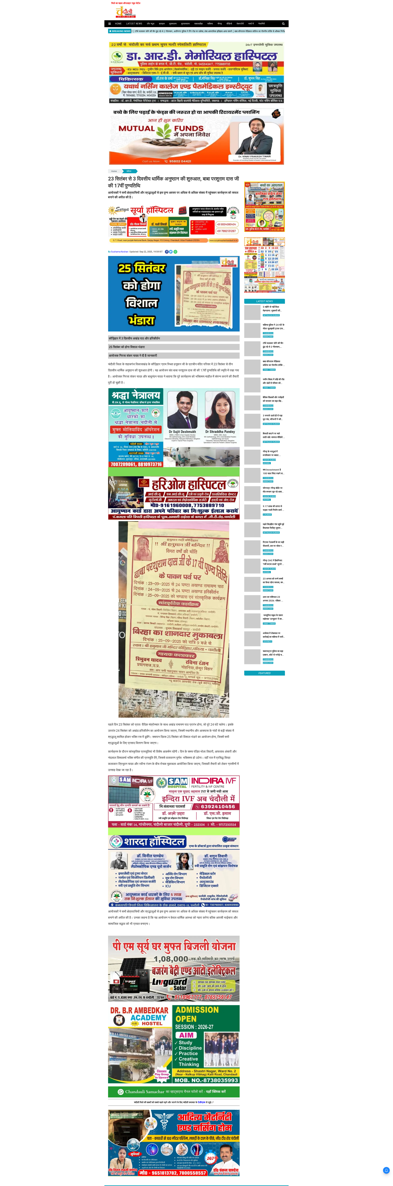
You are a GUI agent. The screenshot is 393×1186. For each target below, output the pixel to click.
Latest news (134, 23)
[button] (109, 23)
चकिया (210, 23)
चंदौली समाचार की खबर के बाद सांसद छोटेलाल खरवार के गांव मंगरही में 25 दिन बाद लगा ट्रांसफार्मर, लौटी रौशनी (263, 686)
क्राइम (162, 23)
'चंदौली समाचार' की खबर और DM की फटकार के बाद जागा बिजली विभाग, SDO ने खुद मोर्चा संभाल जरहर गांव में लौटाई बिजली (264, 700)
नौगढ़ (220, 23)
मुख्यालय (173, 23)
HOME (118, 23)
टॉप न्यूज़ (150, 23)
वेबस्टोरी (240, 23)
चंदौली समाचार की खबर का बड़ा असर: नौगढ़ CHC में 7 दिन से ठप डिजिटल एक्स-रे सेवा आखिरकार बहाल (262, 728)
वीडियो (229, 23)
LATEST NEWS (264, 301)
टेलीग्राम (202, 1102)
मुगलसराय (185, 23)
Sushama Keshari (119, 251)
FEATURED (264, 673)
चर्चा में (251, 23)
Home (114, 171)
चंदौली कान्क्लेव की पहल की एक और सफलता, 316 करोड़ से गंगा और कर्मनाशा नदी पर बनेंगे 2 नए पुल (263, 714)
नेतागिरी (261, 23)
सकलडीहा (198, 23)
